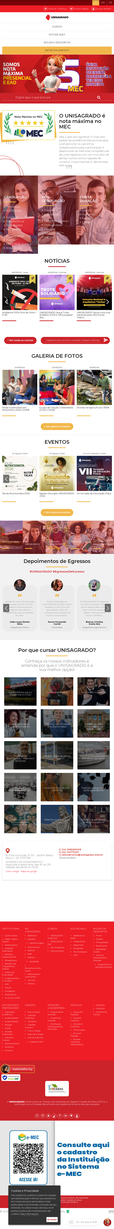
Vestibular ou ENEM (19, 217)
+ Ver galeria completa (57, 426)
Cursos (57, 26)
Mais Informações (29, 1214)
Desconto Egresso (56, 221)
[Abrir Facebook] (60, 1116)
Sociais (86, 210)
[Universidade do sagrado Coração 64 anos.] (57, 74)
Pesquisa (76, 541)
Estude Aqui (57, 34)
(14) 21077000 (70, 852)
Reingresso (13, 229)
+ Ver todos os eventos (57, 512)
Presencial (13, 206)
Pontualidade (15, 236)
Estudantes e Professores (101, 542)
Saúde (86, 218)
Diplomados (14, 225)
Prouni (10, 240)
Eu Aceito (52, 1219)
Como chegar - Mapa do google (21, 871)
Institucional (10, 541)
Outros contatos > (68, 857)
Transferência (15, 221)
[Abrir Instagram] (42, 1116)
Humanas (88, 214)
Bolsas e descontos (57, 42)
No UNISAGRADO (32, 542)
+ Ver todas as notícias (20, 340)
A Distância (13, 210)
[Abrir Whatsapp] (37, 1116)
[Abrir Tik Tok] (54, 1116)
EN (103, 2)
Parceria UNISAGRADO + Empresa (53, 233)
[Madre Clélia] (17, 1069)
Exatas (86, 222)
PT (95, 2)
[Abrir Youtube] (48, 1116)
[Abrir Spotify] (71, 1116)
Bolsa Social (14, 248)
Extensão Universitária (56, 542)
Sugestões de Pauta (38, 1042)
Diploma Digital (36, 943)
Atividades (34, 961)
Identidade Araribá (18, 244)
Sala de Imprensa (35, 1037)
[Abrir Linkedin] (65, 1116)
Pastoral (31, 957)
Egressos (31, 939)
